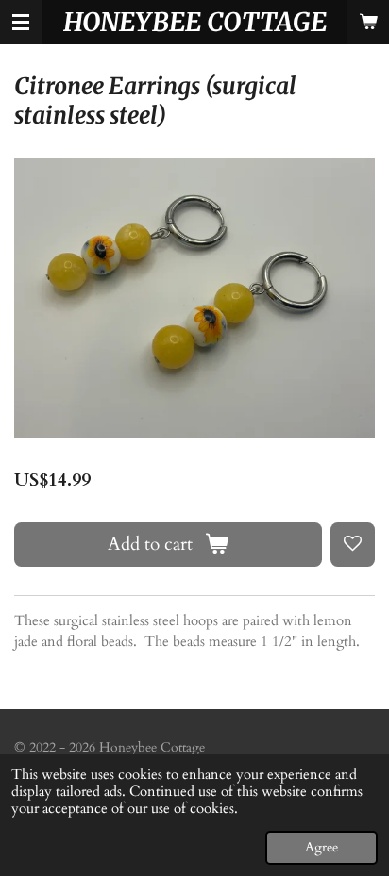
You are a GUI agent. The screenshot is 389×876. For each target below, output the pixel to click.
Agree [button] (321, 847)
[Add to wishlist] (352, 544)
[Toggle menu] (21, 22)
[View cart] (368, 22)
